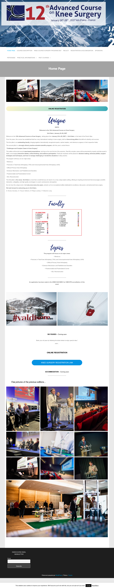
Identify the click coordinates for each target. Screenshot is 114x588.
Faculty (66, 50)
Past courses (44, 58)
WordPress (59, 575)
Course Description (24, 50)
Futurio (70, 575)
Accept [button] (88, 585)
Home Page (11, 50)
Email (9, 558)
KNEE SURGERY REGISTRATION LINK (57, 362)
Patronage (11, 58)
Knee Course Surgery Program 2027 (47, 50)
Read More (95, 585)
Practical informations (26, 58)
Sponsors (99, 50)
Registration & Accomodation (82, 50)
